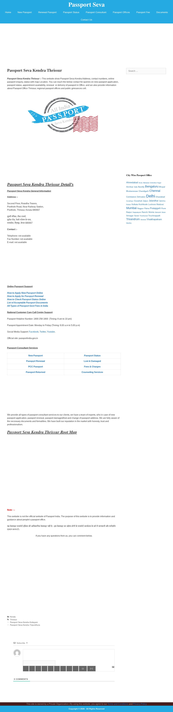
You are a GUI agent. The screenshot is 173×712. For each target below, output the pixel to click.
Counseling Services (92, 372)
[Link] (75, 668)
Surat (136, 216)
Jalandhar (153, 201)
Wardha (128, 223)
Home (8, 12)
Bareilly (141, 187)
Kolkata (135, 204)
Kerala (13, 617)
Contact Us (86, 19)
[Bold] (26, 668)
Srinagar (130, 216)
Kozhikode (143, 204)
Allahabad (146, 183)
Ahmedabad (132, 182)
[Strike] (44, 668)
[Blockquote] (63, 668)
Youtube (51, 332)
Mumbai (131, 208)
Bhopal (162, 187)
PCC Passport (35, 367)
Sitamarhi (158, 212)
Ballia (135, 187)
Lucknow (152, 204)
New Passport (25, 12)
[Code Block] (69, 668)
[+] (91, 668)
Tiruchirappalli (154, 216)
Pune (163, 208)
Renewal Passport (47, 12)
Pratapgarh (155, 208)
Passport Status (71, 12)
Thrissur (13, 620)
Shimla (151, 212)
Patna (146, 208)
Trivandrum (133, 219)
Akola (140, 183)
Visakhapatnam (154, 219)
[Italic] (32, 668)
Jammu (162, 201)
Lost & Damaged (92, 361)
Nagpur (140, 208)
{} (83, 668)
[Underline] (38, 668)
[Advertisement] (86, 44)
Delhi (150, 196)
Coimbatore (131, 197)
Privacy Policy (140, 704)
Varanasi (143, 219)
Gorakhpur (129, 201)
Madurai (160, 204)
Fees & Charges (92, 367)
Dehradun (141, 197)
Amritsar (129, 187)
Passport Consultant (96, 12)
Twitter (43, 332)
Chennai (154, 190)
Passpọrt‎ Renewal (35, 361)
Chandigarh (144, 191)
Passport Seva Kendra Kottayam (24, 622)
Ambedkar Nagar (155, 183)
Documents (162, 12)
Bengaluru (151, 186)
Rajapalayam (137, 212)
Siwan (164, 212)
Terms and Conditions (117, 704)
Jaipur (145, 201)
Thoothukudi (143, 216)
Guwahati (138, 201)
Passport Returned (35, 372)
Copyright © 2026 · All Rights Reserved (86, 709)
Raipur (129, 212)
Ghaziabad (160, 197)
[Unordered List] (57, 668)
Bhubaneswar (132, 191)
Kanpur (128, 204)
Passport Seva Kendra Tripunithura (25, 625)
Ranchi (145, 212)
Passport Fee (143, 12)
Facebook (34, 332)
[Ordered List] (51, 668)
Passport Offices (121, 12)
